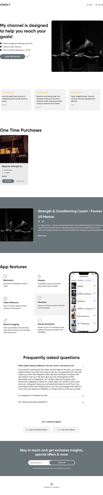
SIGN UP (61, 463)
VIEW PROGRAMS (12, 57)
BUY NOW (8, 181)
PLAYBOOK (56, 487)
